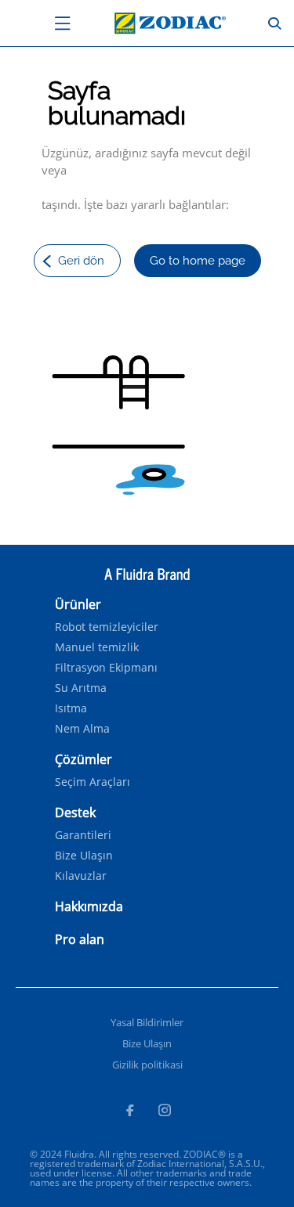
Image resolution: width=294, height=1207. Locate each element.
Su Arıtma (81, 688)
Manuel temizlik (97, 647)
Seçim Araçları (92, 782)
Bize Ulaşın (84, 855)
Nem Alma (82, 728)
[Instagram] (164, 1112)
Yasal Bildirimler (147, 1022)
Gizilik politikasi (147, 1064)
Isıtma (71, 708)
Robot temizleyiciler (106, 627)
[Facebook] (129, 1112)
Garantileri (83, 835)
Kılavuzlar (81, 876)
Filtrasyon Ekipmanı (106, 667)
